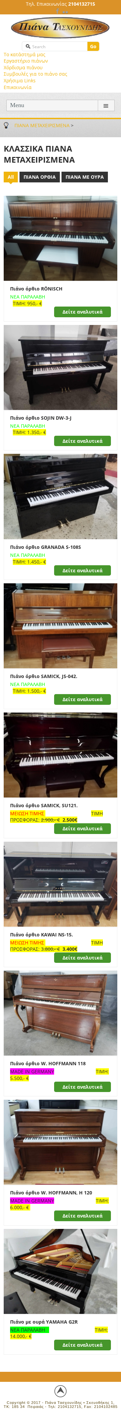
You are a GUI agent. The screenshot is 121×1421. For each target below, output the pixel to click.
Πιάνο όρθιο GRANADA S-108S (45, 547)
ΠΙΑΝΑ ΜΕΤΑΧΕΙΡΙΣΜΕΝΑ (42, 125)
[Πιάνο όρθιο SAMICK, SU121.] (60, 754)
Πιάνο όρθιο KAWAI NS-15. (41, 934)
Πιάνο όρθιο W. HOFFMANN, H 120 (51, 1192)
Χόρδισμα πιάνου (23, 67)
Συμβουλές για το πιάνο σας (35, 74)
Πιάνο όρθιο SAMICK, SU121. (44, 805)
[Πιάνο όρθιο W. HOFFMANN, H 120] (60, 1142)
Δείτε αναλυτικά (83, 312)
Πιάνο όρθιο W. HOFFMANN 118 (48, 1063)
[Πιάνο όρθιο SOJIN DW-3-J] (60, 366)
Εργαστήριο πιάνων (26, 61)
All (11, 177)
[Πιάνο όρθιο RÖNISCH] (60, 238)
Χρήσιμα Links (20, 80)
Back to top (60, 1391)
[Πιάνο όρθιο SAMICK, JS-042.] (60, 625)
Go (93, 46)
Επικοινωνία (18, 87)
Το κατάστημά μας (24, 54)
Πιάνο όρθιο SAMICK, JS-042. (43, 676)
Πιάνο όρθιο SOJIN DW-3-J (41, 418)
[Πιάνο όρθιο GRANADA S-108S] (60, 496)
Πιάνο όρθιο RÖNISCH (36, 288)
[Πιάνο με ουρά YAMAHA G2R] (60, 1271)
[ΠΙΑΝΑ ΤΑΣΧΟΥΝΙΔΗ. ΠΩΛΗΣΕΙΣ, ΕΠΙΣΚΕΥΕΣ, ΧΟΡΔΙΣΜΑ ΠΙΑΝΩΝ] (60, 27)
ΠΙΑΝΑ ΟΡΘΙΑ (40, 177)
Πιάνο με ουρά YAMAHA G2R (44, 1322)
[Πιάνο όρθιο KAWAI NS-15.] (60, 883)
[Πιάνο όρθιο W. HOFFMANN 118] (60, 1012)
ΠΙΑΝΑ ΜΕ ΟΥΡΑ (85, 177)
